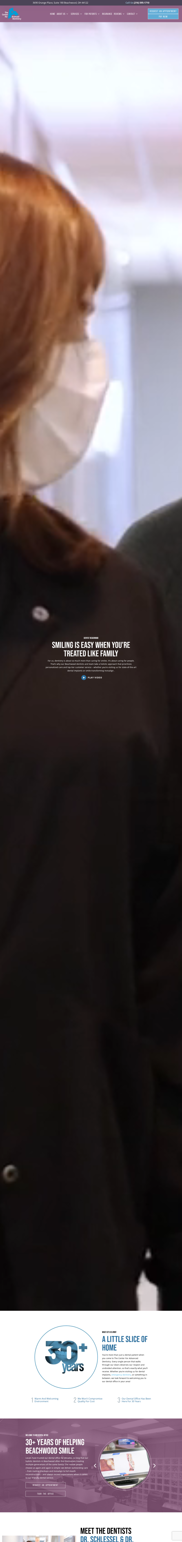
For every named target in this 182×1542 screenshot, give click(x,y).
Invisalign (109, 670)
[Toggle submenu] (67, 14)
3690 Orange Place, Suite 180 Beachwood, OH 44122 (60, 2)
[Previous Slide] (95, 1465)
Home (52, 13)
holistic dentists (33, 1461)
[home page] (11, 14)
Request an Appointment (45, 1485)
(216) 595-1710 (137, 2)
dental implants (75, 670)
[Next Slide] (154, 1465)
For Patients (91, 13)
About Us (61, 13)
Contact (131, 13)
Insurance (107, 13)
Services (75, 13)
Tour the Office (45, 1493)
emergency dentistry (121, 1374)
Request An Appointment (163, 11)
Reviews (118, 13)
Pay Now (163, 16)
